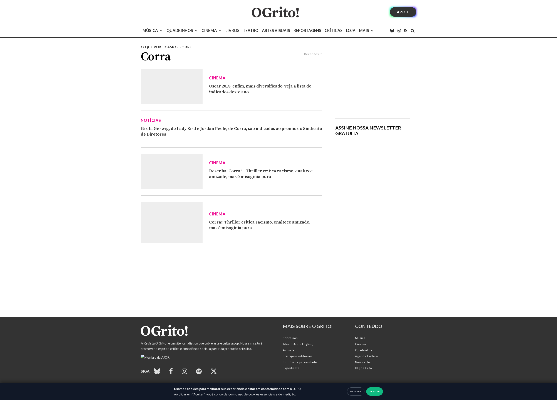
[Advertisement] (372, 81)
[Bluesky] (392, 30)
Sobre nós (290, 338)
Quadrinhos (179, 30)
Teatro (250, 30)
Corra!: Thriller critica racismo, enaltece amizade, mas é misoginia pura (259, 225)
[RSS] (406, 30)
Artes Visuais (276, 30)
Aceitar (374, 391)
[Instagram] (399, 30)
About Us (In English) (298, 344)
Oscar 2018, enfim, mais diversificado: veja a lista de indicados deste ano (260, 89)
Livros (232, 30)
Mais (364, 30)
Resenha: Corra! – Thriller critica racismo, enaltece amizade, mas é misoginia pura (261, 174)
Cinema (209, 30)
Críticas (333, 30)
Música (150, 30)
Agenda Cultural (367, 356)
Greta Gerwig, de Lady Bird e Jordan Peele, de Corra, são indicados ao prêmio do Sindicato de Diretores (231, 131)
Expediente (291, 368)
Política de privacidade (300, 362)
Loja (351, 30)
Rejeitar (355, 391)
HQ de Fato (363, 368)
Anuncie (288, 350)
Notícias (151, 120)
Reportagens (307, 30)
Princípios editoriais (297, 356)
